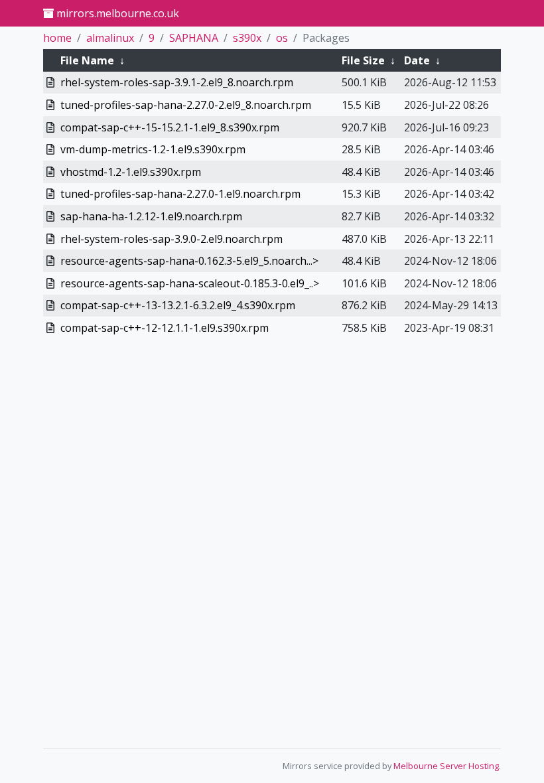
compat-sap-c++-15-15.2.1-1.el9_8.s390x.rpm (169, 127)
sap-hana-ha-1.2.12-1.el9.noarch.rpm (151, 216)
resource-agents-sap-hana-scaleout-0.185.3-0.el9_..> (189, 283)
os (282, 38)
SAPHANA (193, 38)
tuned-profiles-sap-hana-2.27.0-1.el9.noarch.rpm (180, 193)
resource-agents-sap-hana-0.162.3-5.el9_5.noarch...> (189, 260)
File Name (87, 60)
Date (417, 60)
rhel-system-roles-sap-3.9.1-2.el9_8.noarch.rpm (176, 82)
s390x (247, 38)
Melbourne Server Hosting (446, 766)
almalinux (110, 38)
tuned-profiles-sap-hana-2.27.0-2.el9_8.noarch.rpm (185, 105)
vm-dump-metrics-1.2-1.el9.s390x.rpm (152, 149)
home (57, 38)
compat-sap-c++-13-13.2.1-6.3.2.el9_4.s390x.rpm (177, 305)
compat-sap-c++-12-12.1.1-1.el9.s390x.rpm (164, 327)
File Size (363, 60)
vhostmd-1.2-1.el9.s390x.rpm (130, 172)
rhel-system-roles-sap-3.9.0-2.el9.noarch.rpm (171, 239)
